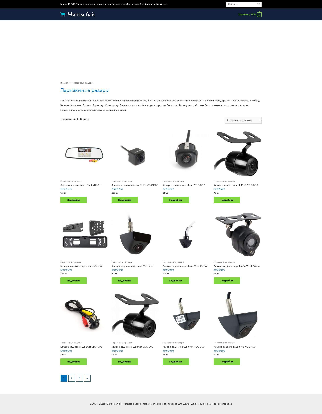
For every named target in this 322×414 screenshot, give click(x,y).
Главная (64, 82)
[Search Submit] (259, 4)
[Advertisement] (161, 47)
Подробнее (73, 200)
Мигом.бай (81, 14)
